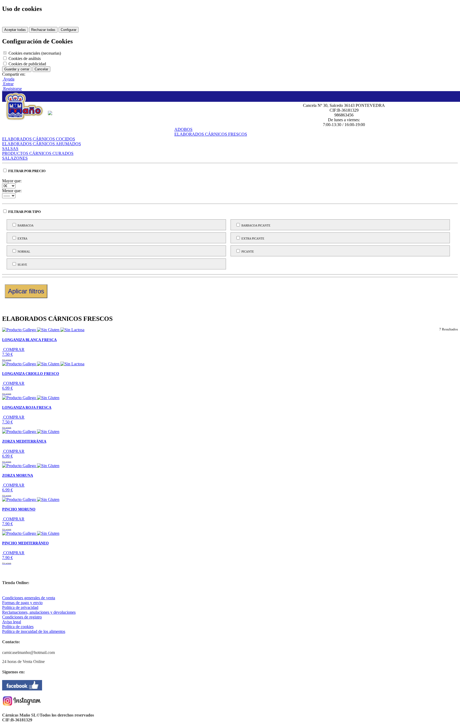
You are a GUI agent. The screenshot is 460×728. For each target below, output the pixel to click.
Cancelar (41, 69)
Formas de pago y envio (22, 602)
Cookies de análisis (24, 58)
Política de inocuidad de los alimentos (33, 631)
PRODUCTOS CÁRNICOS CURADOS (37, 153)
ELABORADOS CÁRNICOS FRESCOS (210, 134)
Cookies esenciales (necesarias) (34, 53)
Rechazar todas (43, 30)
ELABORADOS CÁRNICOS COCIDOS (38, 139)
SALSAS (10, 148)
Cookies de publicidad (26, 64)
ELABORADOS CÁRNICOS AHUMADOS (41, 143)
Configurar (68, 30)
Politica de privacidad (20, 607)
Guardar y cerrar (16, 69)
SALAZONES (15, 158)
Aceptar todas (15, 30)
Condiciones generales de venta (28, 598)
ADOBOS (183, 129)
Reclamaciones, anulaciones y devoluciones (39, 612)
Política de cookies (18, 626)
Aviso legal (11, 622)
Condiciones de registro (22, 617)
